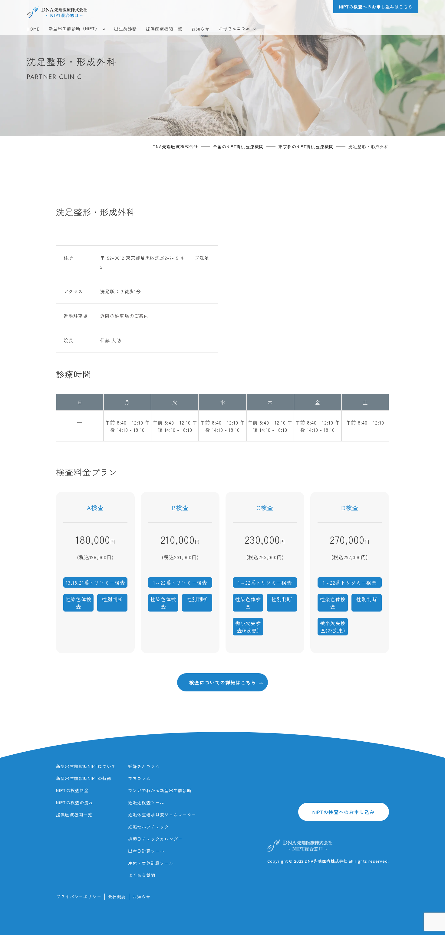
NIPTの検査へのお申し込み (343, 811)
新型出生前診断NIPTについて (86, 766)
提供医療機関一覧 (164, 29)
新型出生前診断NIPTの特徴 (83, 778)
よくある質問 (141, 875)
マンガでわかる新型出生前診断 (160, 790)
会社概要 (117, 897)
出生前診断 (125, 29)
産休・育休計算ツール (150, 863)
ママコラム (139, 778)
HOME (33, 29)
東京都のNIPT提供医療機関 (306, 146)
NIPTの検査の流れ (74, 802)
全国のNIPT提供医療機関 (238, 146)
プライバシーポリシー (78, 897)
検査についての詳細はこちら (222, 682)
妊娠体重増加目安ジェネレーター (162, 815)
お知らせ (200, 29)
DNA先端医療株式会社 (175, 146)
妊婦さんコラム (144, 766)
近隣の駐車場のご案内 (124, 316)
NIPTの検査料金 (72, 790)
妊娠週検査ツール (146, 802)
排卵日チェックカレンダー (155, 839)
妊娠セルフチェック (148, 827)
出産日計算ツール (146, 851)
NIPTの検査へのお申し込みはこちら (376, 7)
